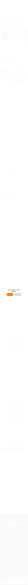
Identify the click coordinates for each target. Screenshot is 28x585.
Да (10, 294)
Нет (18, 294)
